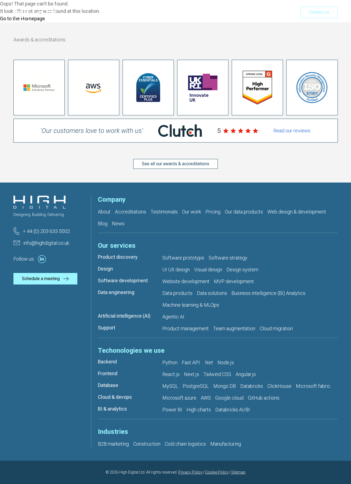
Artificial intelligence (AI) (124, 316)
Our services (172, 13)
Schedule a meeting (41, 278)
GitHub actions (263, 398)
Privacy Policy (190, 472)
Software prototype (183, 258)
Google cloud (229, 398)
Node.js (225, 362)
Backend (107, 362)
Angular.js (246, 374)
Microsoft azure (179, 398)
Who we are (206, 13)
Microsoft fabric (313, 386)
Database (108, 385)
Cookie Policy (217, 472)
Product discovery (118, 257)
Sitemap (238, 472)
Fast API (191, 362)
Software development (123, 280)
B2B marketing (113, 444)
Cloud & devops (115, 397)
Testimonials (164, 212)
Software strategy (228, 258)
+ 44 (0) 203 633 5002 (46, 231)
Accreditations (130, 212)
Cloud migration (276, 328)
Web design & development (296, 212)
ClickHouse (279, 386)
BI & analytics (112, 409)
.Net (208, 362)
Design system (242, 269)
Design (105, 269)
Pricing (261, 13)
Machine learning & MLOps (190, 305)
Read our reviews (291, 130)
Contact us (319, 12)
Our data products (244, 212)
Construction (146, 444)
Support (106, 328)
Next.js (191, 374)
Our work (237, 13)
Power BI (172, 409)
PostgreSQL (196, 386)
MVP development (234, 281)
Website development (186, 281)
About (104, 212)
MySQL (170, 386)
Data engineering (116, 292)
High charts (198, 409)
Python (169, 362)
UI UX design (176, 269)
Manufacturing (225, 444)
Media (283, 13)
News (118, 223)
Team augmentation (234, 328)
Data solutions (212, 293)
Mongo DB (224, 386)
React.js (171, 374)
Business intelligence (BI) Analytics (268, 293)
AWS (206, 398)
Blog (102, 223)
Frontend (107, 373)
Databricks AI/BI (232, 409)
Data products (177, 293)
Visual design (208, 269)
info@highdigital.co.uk (46, 243)
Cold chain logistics (185, 444)
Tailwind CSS (217, 374)
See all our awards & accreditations (175, 163)
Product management (185, 328)
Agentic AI (173, 317)
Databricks (251, 386)
